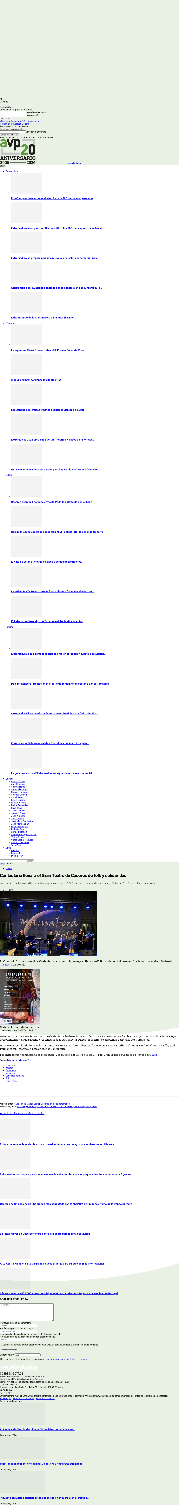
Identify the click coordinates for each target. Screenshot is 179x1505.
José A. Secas (18, 816)
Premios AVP (17, 855)
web (154, 1054)
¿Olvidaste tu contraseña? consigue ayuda (20, 121)
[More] (65, 1091)
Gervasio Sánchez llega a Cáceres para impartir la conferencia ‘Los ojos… (55, 469)
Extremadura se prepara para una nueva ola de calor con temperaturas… (55, 258)
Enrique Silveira (18, 802)
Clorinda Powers (19, 792)
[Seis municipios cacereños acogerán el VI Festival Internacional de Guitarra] (26, 526)
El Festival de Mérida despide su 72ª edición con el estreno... (37, 1429)
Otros (8, 848)
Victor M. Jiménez (20, 842)
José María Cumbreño (22, 821)
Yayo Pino (16, 845)
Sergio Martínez (19, 832)
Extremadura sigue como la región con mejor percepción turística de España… (58, 653)
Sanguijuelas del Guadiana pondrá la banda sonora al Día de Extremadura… (56, 287)
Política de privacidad (23, 1398)
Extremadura (12, 171)
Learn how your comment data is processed (66, 1359)
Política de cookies (45, 1398)
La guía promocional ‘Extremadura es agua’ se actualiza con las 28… (52, 773)
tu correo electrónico (36, 131)
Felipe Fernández (19, 805)
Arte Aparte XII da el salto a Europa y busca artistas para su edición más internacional (52, 1263)
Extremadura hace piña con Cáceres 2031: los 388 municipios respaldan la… (57, 228)
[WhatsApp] (45, 1090)
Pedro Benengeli (19, 826)
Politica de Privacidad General (14, 123)
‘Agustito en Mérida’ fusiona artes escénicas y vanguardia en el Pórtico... (44, 1497)
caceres (9, 1067)
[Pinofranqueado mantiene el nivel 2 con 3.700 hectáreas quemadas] (26, 193)
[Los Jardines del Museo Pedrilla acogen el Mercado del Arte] (26, 404)
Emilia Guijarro (18, 800)
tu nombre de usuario (36, 112)
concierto (10, 1073)
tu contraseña (32, 115)
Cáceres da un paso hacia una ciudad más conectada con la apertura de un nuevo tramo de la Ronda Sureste (66, 1204)
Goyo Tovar (16, 808)
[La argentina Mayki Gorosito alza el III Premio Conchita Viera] (26, 344)
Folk (8, 1078)
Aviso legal (5, 1398)
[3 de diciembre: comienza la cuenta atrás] (26, 374)
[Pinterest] (24, 1090)
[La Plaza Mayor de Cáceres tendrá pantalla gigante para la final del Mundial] (15, 1228)
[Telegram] (54, 1090)
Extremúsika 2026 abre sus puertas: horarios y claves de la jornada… (52, 439)
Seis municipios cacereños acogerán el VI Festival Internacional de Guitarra (57, 531)
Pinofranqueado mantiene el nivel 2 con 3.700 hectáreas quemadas (52, 198)
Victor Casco (17, 837)
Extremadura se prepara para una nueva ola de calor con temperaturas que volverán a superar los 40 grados (65, 1174)
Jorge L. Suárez (19, 813)
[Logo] (2, 166)
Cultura (9, 475)
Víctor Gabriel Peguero (22, 840)
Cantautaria (11, 1070)
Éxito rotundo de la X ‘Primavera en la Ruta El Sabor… (43, 317)
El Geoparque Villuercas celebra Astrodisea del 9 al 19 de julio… (50, 743)
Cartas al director (19, 789)
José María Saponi (20, 824)
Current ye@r (7, 1354)
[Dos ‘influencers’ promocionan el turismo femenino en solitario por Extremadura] (26, 678)
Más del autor (35, 1113)
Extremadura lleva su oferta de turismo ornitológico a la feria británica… (54, 713)
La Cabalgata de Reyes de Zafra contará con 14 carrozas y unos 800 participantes (57, 1106)
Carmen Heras (18, 786)
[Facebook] (4, 1090)
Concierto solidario (15, 1075)
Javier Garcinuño (19, 810)
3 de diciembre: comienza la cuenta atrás (36, 380)
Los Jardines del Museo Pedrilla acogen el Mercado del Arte (47, 409)
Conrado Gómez (19, 794)
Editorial (15, 850)
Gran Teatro (11, 1081)
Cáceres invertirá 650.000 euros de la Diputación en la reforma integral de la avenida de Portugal (59, 1293)
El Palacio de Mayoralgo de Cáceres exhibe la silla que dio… (47, 621)
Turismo (9, 627)
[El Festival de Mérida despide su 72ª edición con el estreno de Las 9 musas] (22, 1424)
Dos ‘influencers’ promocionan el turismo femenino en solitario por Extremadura (60, 683)
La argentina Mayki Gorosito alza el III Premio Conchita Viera (47, 350)
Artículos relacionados (13, 1113)
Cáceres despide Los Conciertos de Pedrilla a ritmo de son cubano (51, 502)
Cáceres (10, 323)
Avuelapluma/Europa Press (20, 1060)
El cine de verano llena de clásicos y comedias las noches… (47, 561)
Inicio (2, 863)
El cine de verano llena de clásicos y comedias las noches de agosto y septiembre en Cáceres (57, 1144)
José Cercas (17, 818)
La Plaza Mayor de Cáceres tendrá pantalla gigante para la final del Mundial (45, 1233)
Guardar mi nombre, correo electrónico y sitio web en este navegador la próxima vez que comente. (50, 1344)
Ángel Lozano (18, 784)
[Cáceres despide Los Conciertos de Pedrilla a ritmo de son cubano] (26, 496)
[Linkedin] (34, 1090)
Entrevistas (16, 853)
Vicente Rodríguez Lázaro (23, 834)
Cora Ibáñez (17, 797)
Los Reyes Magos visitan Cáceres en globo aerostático (42, 1104)
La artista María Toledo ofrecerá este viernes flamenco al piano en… (52, 591)
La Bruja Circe (17, 829)
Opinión (9, 778)
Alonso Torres (18, 781)
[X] (14, 1090)
